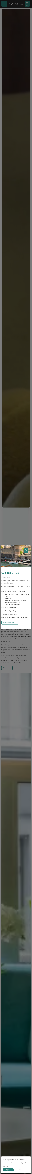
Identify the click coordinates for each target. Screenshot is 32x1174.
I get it (8, 1169)
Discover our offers (8, 622)
